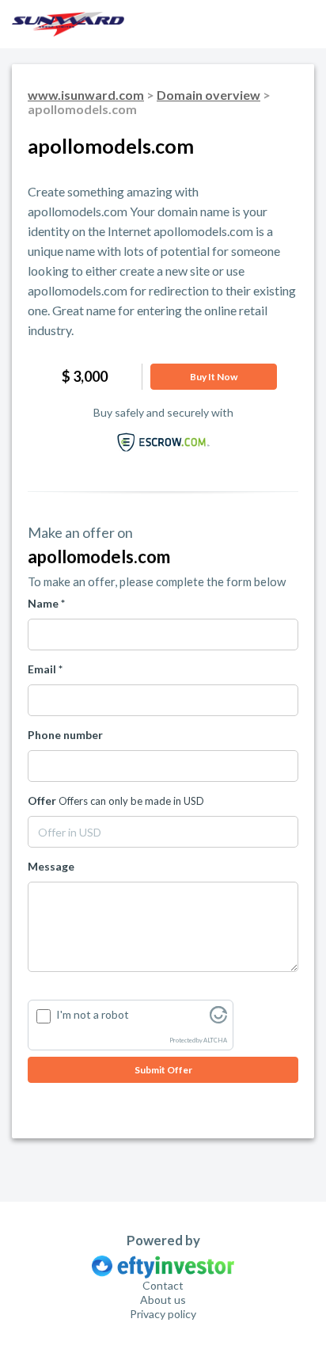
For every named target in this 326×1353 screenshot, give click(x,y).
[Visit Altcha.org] (218, 1019)
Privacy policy (163, 1314)
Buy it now (213, 377)
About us (163, 1299)
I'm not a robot (92, 1014)
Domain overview (208, 94)
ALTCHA (215, 1040)
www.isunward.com (86, 94)
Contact (163, 1285)
